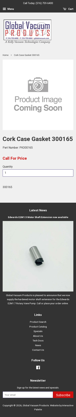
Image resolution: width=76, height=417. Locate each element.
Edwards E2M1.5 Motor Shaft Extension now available (38, 217)
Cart (70, 9)
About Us (38, 336)
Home (5, 55)
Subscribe (63, 395)
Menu (10, 9)
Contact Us (38, 349)
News (38, 345)
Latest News (38, 210)
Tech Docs (38, 340)
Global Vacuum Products (36, 405)
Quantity (8, 166)
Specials (38, 331)
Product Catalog (38, 326)
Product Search (38, 321)
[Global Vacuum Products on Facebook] (38, 368)
